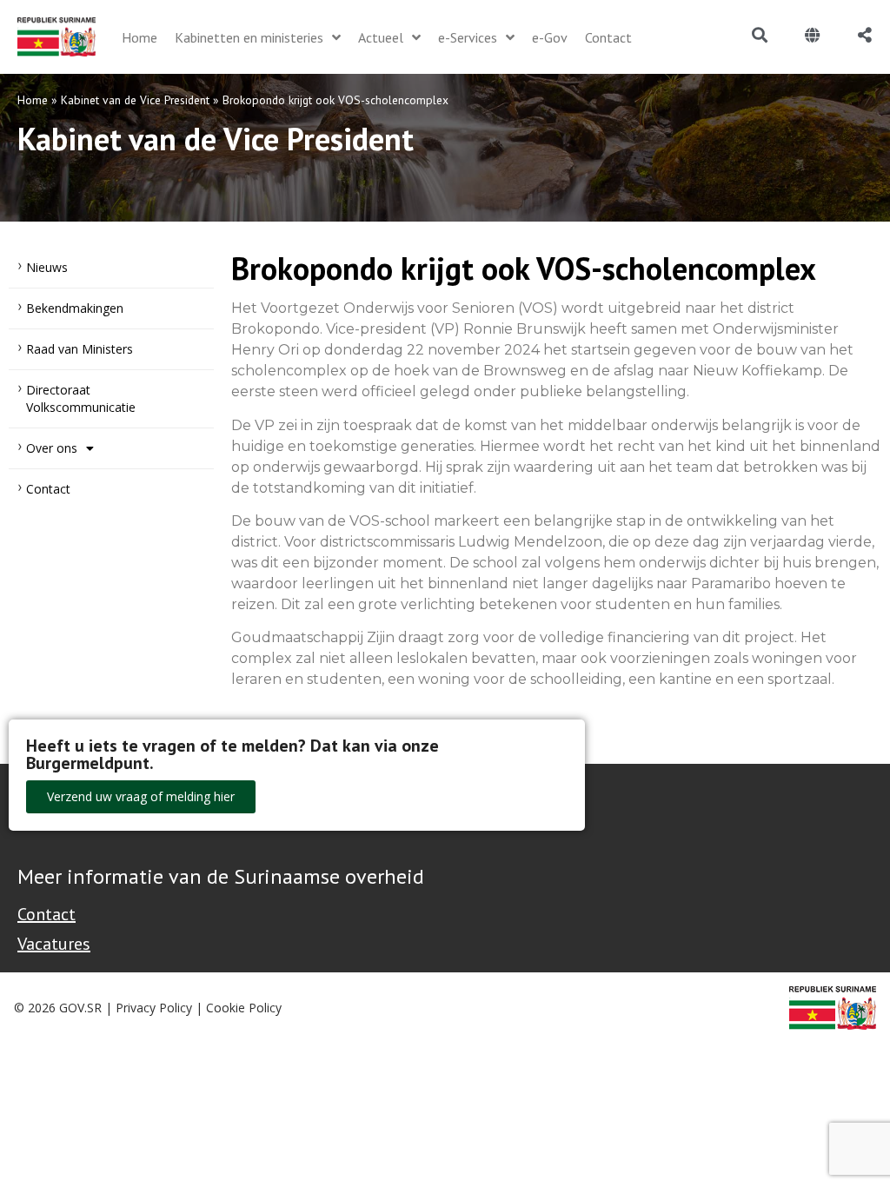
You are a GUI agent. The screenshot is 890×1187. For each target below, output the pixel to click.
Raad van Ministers (79, 349)
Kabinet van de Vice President (135, 100)
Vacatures (53, 943)
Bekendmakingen (74, 308)
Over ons (51, 448)
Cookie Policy (244, 1007)
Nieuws (47, 267)
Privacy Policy (154, 1007)
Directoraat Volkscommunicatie (81, 398)
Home (32, 100)
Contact (48, 489)
